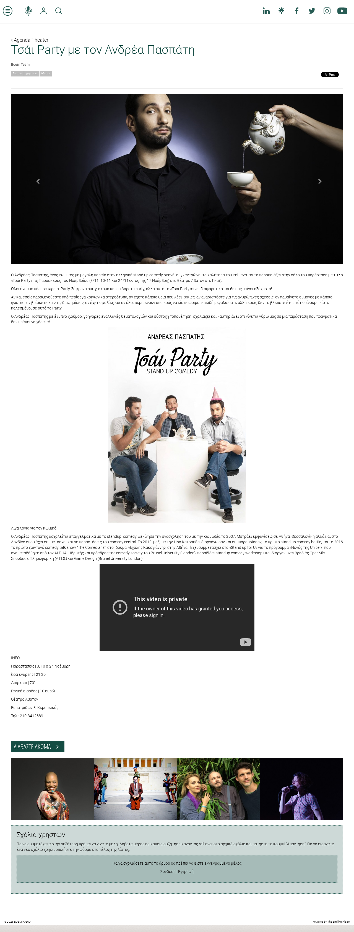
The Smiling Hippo (338, 921)
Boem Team (20, 64)
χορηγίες (31, 73)
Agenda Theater (30, 39)
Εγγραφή (186, 871)
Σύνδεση (168, 871)
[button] (36, 179)
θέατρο (17, 73)
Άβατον (46, 73)
